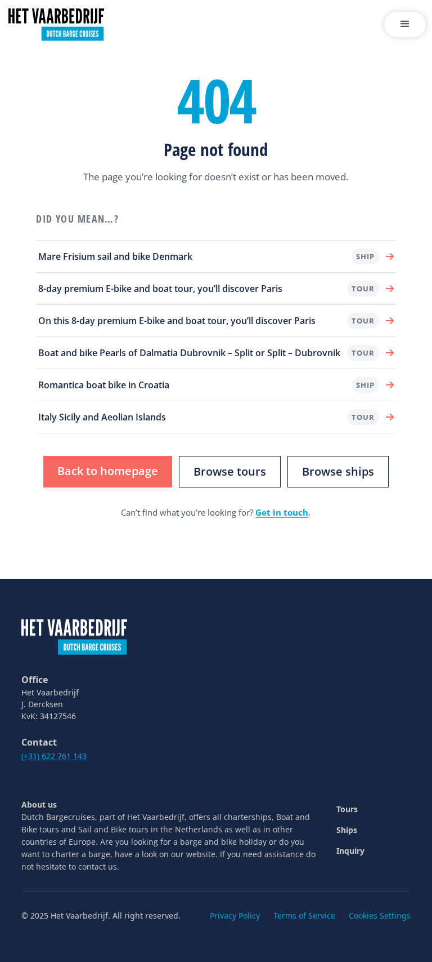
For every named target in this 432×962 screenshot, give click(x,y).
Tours (347, 809)
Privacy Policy (235, 915)
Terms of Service (304, 915)
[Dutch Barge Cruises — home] (74, 636)
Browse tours (230, 471)
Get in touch (281, 512)
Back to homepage (107, 470)
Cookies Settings (380, 915)
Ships (346, 829)
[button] (405, 24)
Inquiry (350, 850)
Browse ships (338, 471)
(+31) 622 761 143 (54, 756)
